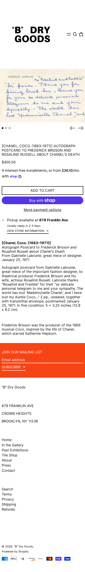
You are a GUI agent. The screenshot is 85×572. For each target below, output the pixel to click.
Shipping (9, 504)
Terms (7, 494)
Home (7, 440)
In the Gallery (13, 445)
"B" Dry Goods (14, 387)
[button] (75, 34)
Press (6, 465)
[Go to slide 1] (2, 128)
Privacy (8, 499)
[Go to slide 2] (6, 128)
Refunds (8, 509)
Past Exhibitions (15, 450)
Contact (8, 470)
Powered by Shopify (15, 551)
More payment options (42, 210)
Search (7, 489)
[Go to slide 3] (9, 128)
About (7, 460)
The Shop (9, 455)
